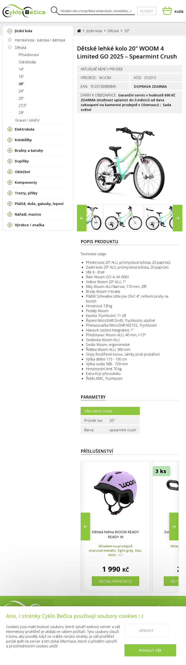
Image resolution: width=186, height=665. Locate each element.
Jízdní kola (94, 30)
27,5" (22, 105)
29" (21, 112)
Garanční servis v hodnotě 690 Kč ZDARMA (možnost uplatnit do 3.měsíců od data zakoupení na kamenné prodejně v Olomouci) (128, 100)
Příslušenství (29, 54)
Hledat (146, 11)
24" (21, 90)
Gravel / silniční (27, 120)
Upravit (146, 630)
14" (21, 69)
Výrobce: (89, 77)
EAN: (84, 86)
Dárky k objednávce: (99, 95)
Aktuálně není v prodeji (102, 68)
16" (21, 76)
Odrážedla (27, 61)
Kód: (138, 77)
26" (21, 98)
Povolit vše (150, 650)
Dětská (20, 47)
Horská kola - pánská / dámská (40, 39)
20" (21, 83)
